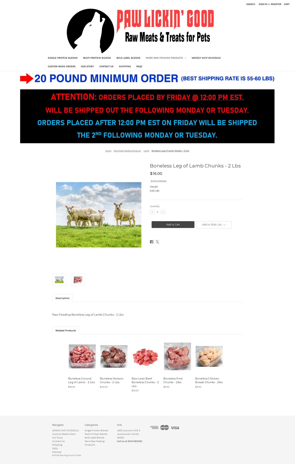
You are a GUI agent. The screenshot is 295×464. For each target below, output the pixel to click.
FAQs (139, 66)
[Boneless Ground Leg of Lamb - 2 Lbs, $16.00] (82, 356)
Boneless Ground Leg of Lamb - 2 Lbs (81, 380)
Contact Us (106, 66)
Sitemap (56, 452)
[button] (147, 107)
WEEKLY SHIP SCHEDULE (206, 57)
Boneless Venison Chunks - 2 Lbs (111, 380)
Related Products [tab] (65, 330)
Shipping (125, 66)
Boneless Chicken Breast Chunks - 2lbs (209, 380)
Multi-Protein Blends (97, 57)
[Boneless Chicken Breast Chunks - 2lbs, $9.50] (209, 356)
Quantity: (155, 206)
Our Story (87, 66)
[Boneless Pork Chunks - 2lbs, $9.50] (177, 356)
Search (250, 4)
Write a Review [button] (158, 180)
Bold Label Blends (128, 57)
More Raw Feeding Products (164, 57)
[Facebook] (151, 241)
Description (62, 298)
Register (276, 4)
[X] (157, 241)
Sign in (263, 4)
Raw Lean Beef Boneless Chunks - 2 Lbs (145, 382)
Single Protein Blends (63, 57)
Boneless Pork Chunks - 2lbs (173, 380)
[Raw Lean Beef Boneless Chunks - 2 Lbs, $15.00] (145, 356)
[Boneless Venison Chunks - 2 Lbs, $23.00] (114, 356)
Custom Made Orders (61, 66)
